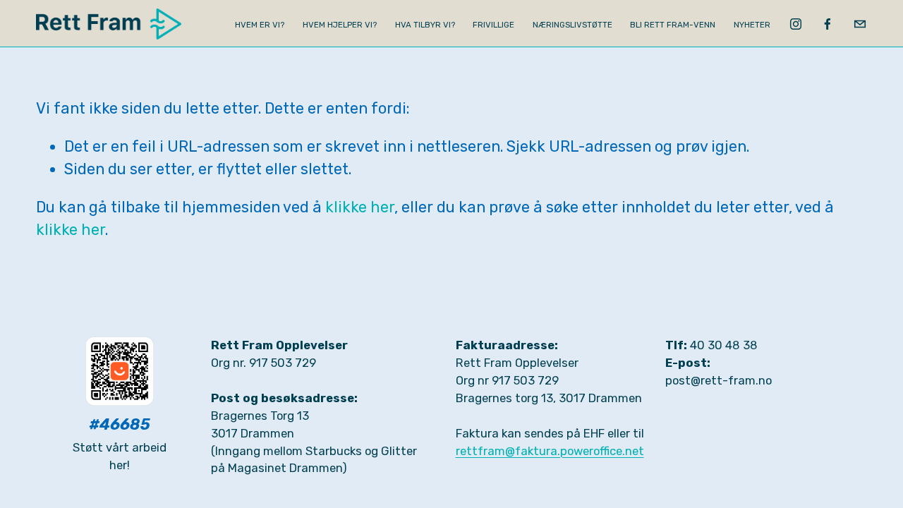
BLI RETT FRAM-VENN (672, 25)
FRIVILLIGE (493, 25)
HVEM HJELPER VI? (340, 25)
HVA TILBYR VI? (425, 25)
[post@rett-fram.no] (860, 24)
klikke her (359, 207)
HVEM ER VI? (259, 25)
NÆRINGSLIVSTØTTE (572, 25)
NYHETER (752, 25)
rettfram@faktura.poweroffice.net (550, 451)
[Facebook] (827, 24)
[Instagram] (796, 24)
